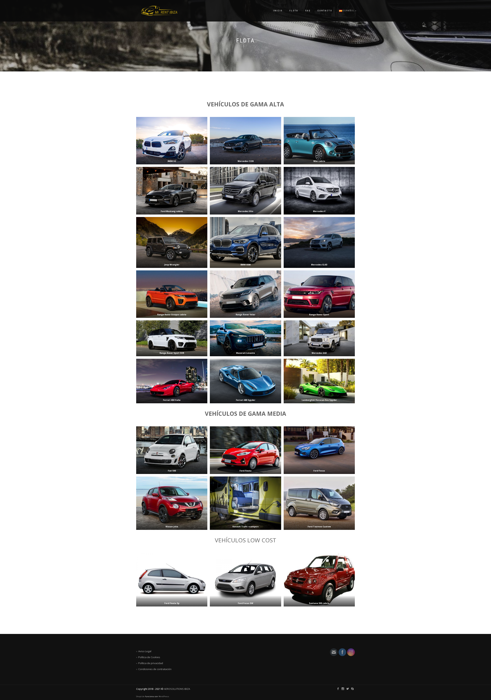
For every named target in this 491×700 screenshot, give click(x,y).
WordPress (163, 696)
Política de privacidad (150, 663)
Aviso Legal (144, 651)
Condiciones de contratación (154, 669)
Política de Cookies (149, 657)
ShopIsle (140, 696)
